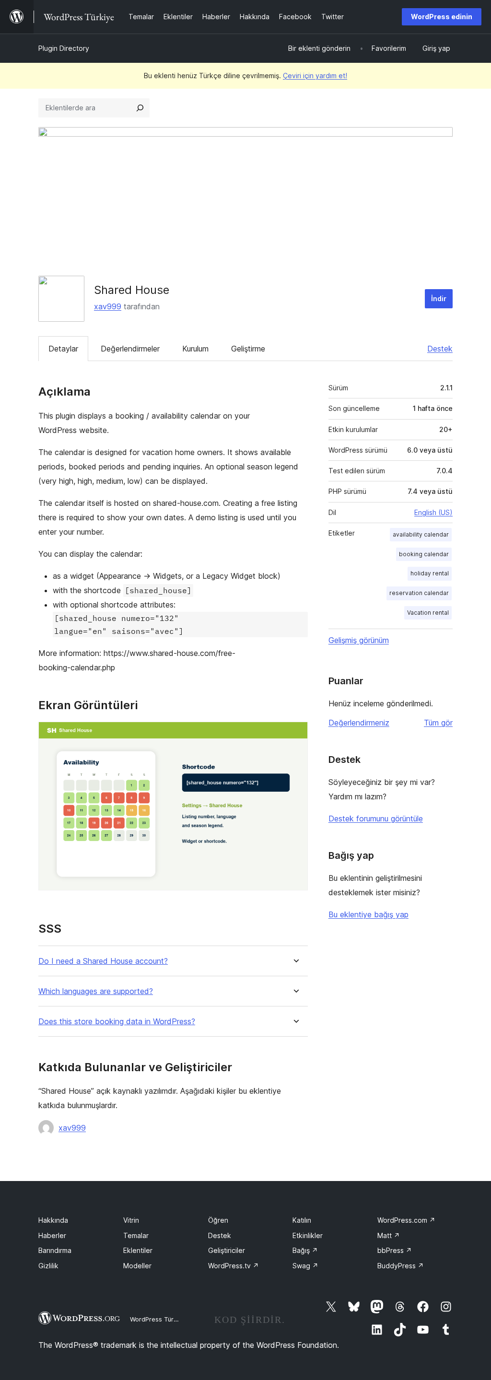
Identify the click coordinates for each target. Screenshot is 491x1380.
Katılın (301, 1220)
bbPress (394, 1250)
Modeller (137, 1266)
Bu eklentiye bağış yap (368, 914)
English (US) (433, 512)
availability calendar (421, 534)
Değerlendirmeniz (358, 722)
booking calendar (424, 554)
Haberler (52, 1235)
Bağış (305, 1250)
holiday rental (429, 573)
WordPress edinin (441, 16)
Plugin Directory (63, 48)
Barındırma (54, 1250)
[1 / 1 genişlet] (295, 734)
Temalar (136, 1235)
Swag (305, 1266)
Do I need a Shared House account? (103, 961)
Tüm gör (438, 722)
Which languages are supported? (95, 991)
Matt (388, 1235)
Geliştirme (248, 348)
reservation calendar (419, 592)
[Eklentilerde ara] (140, 107)
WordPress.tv (233, 1266)
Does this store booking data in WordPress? (116, 1021)
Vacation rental (428, 612)
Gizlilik (48, 1266)
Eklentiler (137, 1250)
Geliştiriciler (226, 1250)
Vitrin (131, 1220)
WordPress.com (406, 1220)
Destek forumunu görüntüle (375, 818)
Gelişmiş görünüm (358, 640)
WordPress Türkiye (158, 1319)
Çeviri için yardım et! (315, 75)
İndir (438, 298)
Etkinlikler (307, 1235)
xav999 (107, 306)
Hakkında (53, 1220)
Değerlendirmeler (130, 348)
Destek (440, 348)
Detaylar (63, 348)
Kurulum (195, 348)
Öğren (218, 1220)
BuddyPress (400, 1266)
